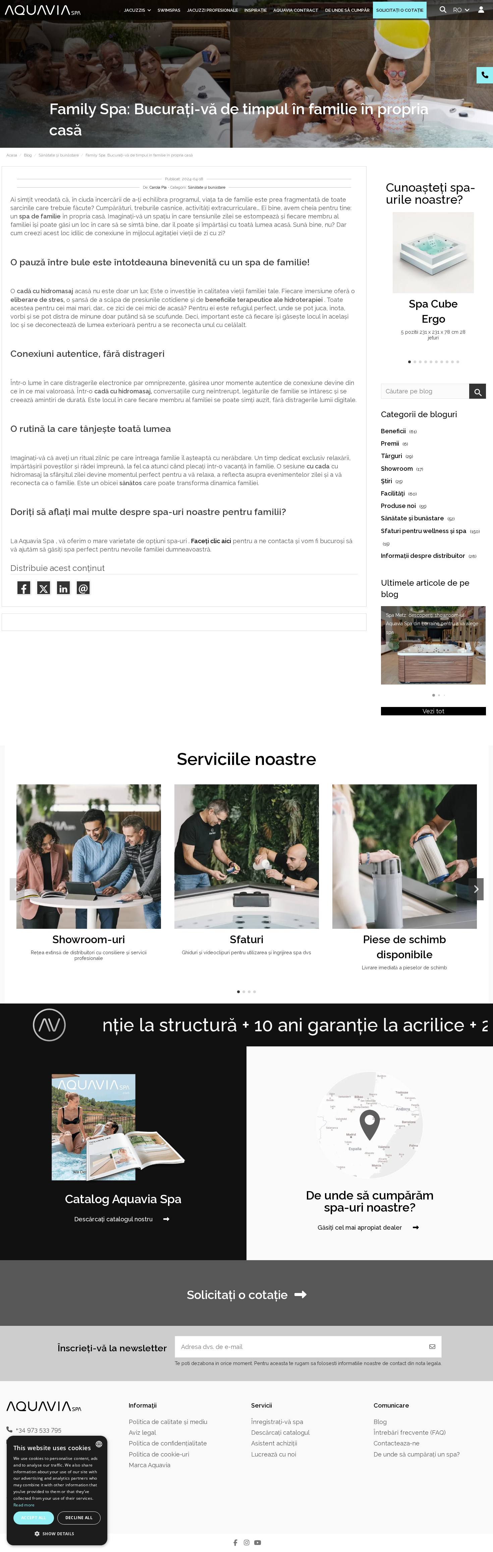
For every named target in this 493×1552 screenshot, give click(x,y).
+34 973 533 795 (38, 1429)
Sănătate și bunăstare (206, 187)
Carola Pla (158, 187)
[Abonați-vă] (432, 1346)
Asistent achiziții (274, 1443)
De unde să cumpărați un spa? (417, 1454)
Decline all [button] (79, 1518)
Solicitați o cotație (237, 1295)
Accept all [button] (33, 1518)
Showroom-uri (88, 939)
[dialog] (57, 1490)
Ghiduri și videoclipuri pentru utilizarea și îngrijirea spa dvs (246, 952)
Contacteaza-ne (397, 1443)
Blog (380, 1421)
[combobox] (99, 1444)
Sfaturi (247, 939)
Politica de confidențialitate (168, 1443)
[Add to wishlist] (468, 224)
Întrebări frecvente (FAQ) (410, 1432)
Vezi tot (433, 711)
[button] (409, 362)
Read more (24, 1505)
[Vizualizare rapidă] (468, 237)
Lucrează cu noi (273, 1454)
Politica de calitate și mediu (168, 1421)
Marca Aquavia (149, 1465)
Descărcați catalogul (280, 1432)
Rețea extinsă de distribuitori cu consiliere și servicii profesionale (89, 955)
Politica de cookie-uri (159, 1454)
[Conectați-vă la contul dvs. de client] (481, 10)
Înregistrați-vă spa (277, 1421)
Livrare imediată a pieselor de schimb (404, 967)
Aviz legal (142, 1432)
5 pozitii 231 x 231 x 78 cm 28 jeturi (433, 334)
